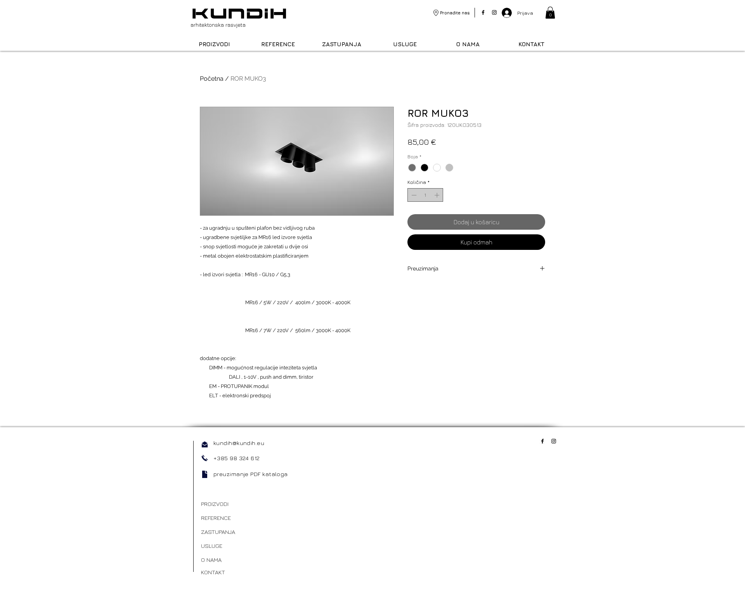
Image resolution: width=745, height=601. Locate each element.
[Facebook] (483, 12)
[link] (550, 13)
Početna (212, 78)
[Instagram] (494, 12)
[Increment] (437, 195)
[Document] (204, 474)
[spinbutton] (425, 195)
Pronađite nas (455, 12)
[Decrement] (413, 195)
